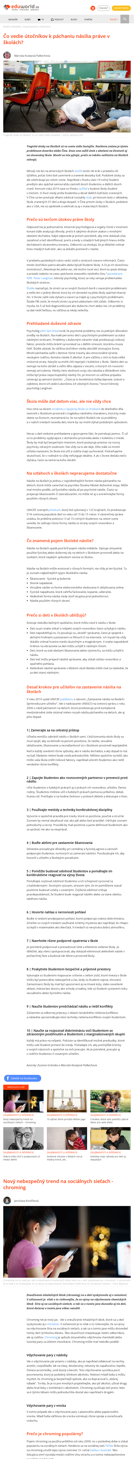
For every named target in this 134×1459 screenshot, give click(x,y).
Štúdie (31, 288)
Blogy (74, 19)
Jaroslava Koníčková (26, 1201)
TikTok (109, 1446)
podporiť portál (121, 8)
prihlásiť (103, 8)
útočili (78, 171)
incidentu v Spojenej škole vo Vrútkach (76, 409)
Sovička (88, 19)
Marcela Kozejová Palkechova (32, 55)
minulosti (53, 1324)
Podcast (59, 19)
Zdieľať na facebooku (24, 1078)
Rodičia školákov (12, 26)
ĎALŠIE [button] (113, 19)
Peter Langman (43, 278)
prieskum (54, 510)
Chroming (51, 1337)
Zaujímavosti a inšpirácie (36, 26)
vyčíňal (83, 188)
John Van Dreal (49, 331)
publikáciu (66, 699)
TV (42, 19)
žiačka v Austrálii (100, 1450)
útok (89, 197)
